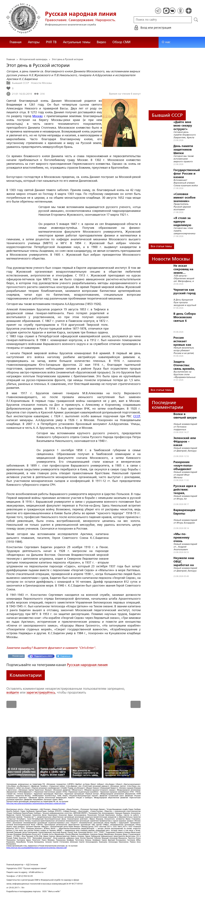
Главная (15, 42)
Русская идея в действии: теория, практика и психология (184, 489)
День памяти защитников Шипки (183, 149)
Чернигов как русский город (184, 291)
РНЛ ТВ (51, 42)
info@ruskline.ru (36, 872)
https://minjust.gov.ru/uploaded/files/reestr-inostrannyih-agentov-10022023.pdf (36, 848)
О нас (166, 42)
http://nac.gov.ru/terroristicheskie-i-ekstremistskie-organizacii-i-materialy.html (36, 803)
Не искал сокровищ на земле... (183, 269)
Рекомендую (18, 656)
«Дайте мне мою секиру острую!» (182, 125)
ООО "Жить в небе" (51, 891)
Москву (37, 116)
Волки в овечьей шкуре (185, 415)
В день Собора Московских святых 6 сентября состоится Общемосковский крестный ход (186, 317)
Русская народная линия (87, 665)
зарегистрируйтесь (40, 692)
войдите (12, 692)
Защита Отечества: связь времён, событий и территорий (184, 365)
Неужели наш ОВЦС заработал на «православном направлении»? (185, 561)
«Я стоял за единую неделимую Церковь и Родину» (182, 221)
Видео (101, 42)
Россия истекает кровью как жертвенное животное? (182, 341)
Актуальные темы (76, 42)
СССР (136, 416)
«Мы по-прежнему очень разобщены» (183, 537)
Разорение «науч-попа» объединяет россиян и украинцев (183, 465)
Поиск (196, 19)
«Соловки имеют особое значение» (184, 197)
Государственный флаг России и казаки (186, 173)
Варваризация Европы (184, 511)
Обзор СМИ (121, 42)
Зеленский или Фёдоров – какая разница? (184, 441)
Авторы (34, 42)
